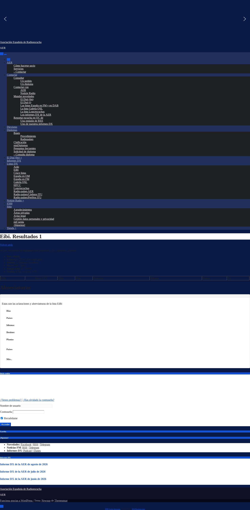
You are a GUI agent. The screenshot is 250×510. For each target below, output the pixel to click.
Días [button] (8, 311)
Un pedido (26, 81)
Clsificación (20, 142)
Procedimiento (28, 136)
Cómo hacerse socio (24, 65)
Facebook (26, 444)
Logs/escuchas (21, 188)
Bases (17, 133)
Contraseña (6, 411)
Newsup (46, 500)
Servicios (18, 68)
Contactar (12, 74)
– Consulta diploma (24, 154)
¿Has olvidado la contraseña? (38, 399)
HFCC (17, 185)
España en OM (22, 176)
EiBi (16, 169)
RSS (35, 444)
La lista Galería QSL (31, 108)
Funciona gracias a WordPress (16, 500)
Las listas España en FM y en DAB (39, 105)
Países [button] (9, 318)
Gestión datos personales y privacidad (34, 218)
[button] (5, 19)
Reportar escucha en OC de (28, 117)
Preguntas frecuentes (25, 148)
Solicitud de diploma (25, 151)
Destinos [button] (10, 332)
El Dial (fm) (26, 99)
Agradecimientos (23, 209)
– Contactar (20, 71)
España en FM (21, 179)
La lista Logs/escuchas (32, 111)
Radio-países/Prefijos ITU (27, 197)
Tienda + (11, 228)
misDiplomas (21, 145)
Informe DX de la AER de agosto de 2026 (24, 464)
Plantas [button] (10, 339)
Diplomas (12, 130)
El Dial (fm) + (14, 157)
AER (9, 62)
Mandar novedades (24, 96)
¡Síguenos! (19, 225)
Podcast (27, 450)
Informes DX (14, 160)
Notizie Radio (27, 93)
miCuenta (19, 222)
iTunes (37, 450)
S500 (9, 203)
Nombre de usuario (10, 405)
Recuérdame (10, 418)
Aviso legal (20, 215)
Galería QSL (20, 182)
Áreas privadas (22, 212)
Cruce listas (20, 172)
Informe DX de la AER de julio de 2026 (22, 471)
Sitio (9, 206)
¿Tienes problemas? (11, 399)
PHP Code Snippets (112, 509)
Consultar (19, 77)
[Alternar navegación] (5, 54)
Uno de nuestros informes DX (36, 123)
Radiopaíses (26, 139)
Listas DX (12, 163)
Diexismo (12, 126)
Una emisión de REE (31, 120)
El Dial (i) (25, 102)
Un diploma (26, 84)
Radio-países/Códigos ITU (28, 194)
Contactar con (21, 87)
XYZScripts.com (138, 509)
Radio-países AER (24, 191)
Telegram (45, 444)
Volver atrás (6, 244)
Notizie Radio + (15, 200)
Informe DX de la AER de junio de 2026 (23, 478)
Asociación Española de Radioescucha (20, 42)
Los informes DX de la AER (35, 114)
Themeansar (61, 500)
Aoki (16, 166)
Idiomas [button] (10, 325)
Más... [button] (9, 359)
